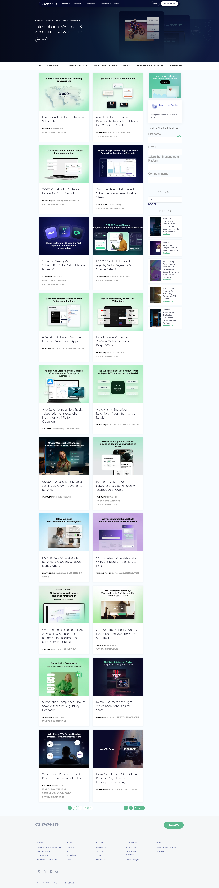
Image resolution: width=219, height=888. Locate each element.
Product (65, 4)
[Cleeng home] (49, 4)
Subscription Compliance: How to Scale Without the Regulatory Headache (64, 706)
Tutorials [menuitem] (99, 855)
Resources (105, 4)
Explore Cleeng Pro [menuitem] (133, 860)
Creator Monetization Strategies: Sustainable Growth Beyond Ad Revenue (62, 485)
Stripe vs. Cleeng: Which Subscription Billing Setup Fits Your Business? (64, 265)
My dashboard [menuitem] (131, 847)
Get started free (169, 4)
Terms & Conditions (71, 883)
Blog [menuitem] (68, 851)
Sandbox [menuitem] (99, 851)
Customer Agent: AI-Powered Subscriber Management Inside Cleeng (116, 193)
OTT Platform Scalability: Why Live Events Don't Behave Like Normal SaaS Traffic (117, 634)
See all (152, 204)
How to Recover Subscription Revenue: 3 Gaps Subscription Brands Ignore (61, 561)
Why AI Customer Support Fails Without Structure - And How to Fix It (116, 561)
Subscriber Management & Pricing (110, 208)
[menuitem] (139, 863)
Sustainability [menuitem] (71, 855)
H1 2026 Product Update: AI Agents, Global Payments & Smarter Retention (113, 265)
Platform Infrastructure (107, 136)
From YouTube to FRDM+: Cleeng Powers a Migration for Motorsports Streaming (117, 778)
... (126, 808)
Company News (124, 132)
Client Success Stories (127, 789)
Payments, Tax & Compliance (54, 132)
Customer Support (131, 573)
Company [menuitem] (70, 847)
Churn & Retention (71, 201)
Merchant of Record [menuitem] (44, 851)
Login (155, 4)
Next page (139, 808)
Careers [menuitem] (69, 859)
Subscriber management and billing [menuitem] (49, 847)
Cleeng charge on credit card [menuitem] (166, 847)
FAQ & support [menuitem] (131, 851)
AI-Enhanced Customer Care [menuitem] (47, 859)
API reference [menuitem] (101, 847)
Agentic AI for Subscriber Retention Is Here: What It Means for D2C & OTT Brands (117, 121)
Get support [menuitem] (160, 851)
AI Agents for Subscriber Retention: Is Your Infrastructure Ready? (116, 413)
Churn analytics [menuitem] (42, 855)
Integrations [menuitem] (100, 859)
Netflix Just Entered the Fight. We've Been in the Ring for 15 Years (114, 706)
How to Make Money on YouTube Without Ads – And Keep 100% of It (114, 341)
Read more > (168, 234)
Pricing (116, 4)
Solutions (77, 4)
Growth (120, 353)
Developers (91, 4)
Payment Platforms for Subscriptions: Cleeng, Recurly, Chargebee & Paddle (115, 485)
